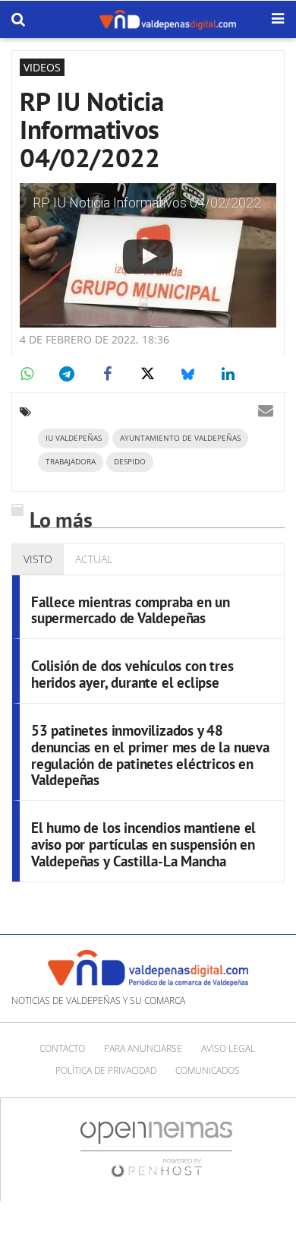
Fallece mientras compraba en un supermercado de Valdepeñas (130, 610)
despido (130, 462)
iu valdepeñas (74, 438)
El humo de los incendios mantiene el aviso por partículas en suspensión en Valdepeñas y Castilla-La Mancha (143, 844)
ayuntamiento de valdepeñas (180, 438)
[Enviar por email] (265, 410)
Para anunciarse (143, 1048)
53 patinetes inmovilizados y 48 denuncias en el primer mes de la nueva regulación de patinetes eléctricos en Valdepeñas (150, 755)
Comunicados (207, 1070)
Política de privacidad (105, 1070)
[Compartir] (26, 374)
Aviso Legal (228, 1048)
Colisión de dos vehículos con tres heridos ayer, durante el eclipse (132, 674)
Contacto (62, 1048)
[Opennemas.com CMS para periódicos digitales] (156, 1148)
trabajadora (71, 462)
